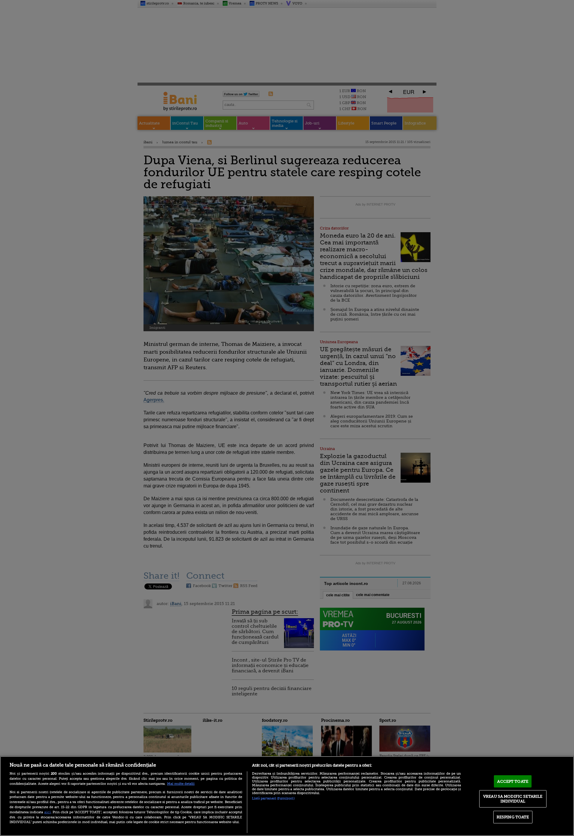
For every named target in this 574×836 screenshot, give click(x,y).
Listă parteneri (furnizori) (273, 798)
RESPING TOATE (513, 817)
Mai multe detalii (181, 784)
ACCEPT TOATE (512, 781)
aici (47, 812)
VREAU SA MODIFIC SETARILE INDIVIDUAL (512, 798)
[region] (287, 796)
